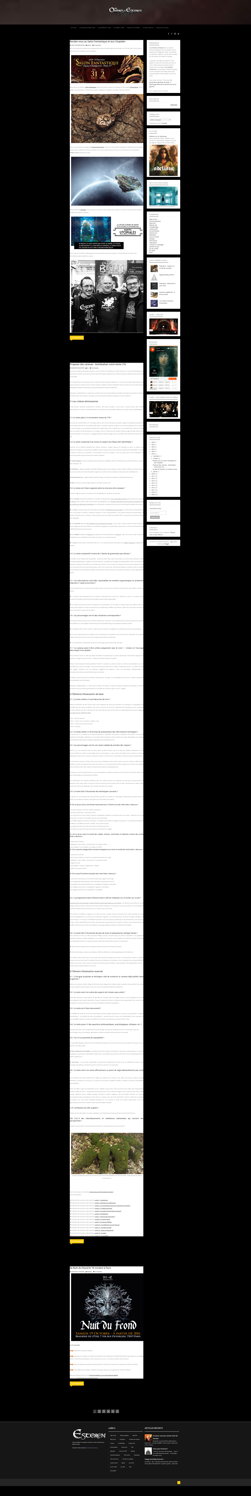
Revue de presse (114, 1459)
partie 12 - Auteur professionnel (104, 1230)
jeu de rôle (131, 1462)
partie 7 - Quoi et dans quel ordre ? (105, 1216)
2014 (153, 483)
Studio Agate (148, 28)
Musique (152, 239)
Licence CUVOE (154, 237)
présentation (113, 1470)
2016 (153, 478)
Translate (164, 123)
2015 (153, 481)
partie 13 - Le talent (100, 1233)
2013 (153, 485)
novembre (156, 456)
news (151, 252)
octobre (155, 458)
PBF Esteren (153, 241)
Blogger (166, 544)
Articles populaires (155, 221)
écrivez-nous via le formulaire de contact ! (101, 1192)
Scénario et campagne (156, 245)
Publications (153, 243)
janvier (155, 471)
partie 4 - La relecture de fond (103, 1208)
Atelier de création (87, 28)
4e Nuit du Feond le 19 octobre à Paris (165, 469)
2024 (153, 447)
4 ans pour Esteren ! (160, 1449)
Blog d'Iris (152, 223)
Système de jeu (154, 247)
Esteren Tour (119, 28)
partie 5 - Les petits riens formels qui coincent (108, 1211)
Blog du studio (162, 28)
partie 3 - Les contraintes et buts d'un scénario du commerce (112, 1206)
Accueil (74, 28)
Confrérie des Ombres (134, 1439)
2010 (153, 492)
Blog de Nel (153, 225)
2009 (153, 494)
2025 (153, 445)
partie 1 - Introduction (101, 1200)
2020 (153, 451)
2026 (153, 442)
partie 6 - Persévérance (101, 1214)
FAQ (132, 1447)
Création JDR (153, 229)
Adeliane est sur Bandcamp (158, 136)
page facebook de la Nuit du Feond (87, 1378)
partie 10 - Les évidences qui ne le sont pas (107, 1225)
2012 (153, 488)
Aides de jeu (153, 219)
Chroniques (122, 1439)
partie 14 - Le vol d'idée (101, 1236)
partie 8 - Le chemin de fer (102, 1219)
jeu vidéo (152, 250)
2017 (153, 476)
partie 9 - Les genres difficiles (103, 1222)
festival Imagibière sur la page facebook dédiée (103, 1375)
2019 (153, 454)
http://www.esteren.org (92, 1447)
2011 (153, 490)
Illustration (152, 235)
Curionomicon (134, 87)
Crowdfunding (153, 227)
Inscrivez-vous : (156, 508)
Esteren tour (153, 233)
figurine (123, 1462)
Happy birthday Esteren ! (167, 275)
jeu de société (153, 249)
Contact (112, 1443)
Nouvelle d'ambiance (115, 1455)
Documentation (104, 28)
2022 (153, 449)
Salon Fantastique (90, 87)
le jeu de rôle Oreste (98, 147)
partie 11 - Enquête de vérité (103, 1227)
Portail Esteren (133, 28)
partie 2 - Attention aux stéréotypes (105, 1203)
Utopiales (83, 210)
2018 (153, 474)
